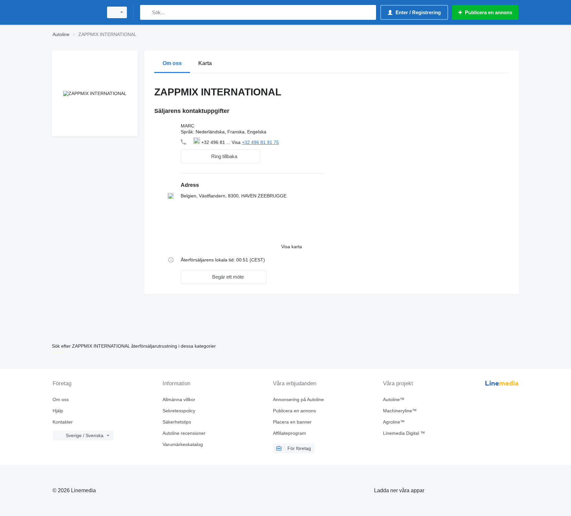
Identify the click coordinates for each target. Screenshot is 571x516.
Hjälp (58, 410)
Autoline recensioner (184, 433)
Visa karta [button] (291, 246)
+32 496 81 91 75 (260, 142)
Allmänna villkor (179, 399)
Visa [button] (237, 142)
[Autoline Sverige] (76, 12)
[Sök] (146, 12)
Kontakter (63, 422)
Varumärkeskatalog (183, 444)
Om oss (61, 399)
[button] (220, 156)
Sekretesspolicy (179, 410)
